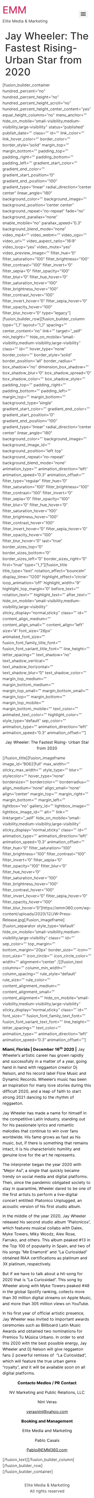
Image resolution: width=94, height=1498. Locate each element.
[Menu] (83, 14)
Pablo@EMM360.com (47, 1449)
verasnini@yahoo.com (47, 1411)
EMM (15, 10)
